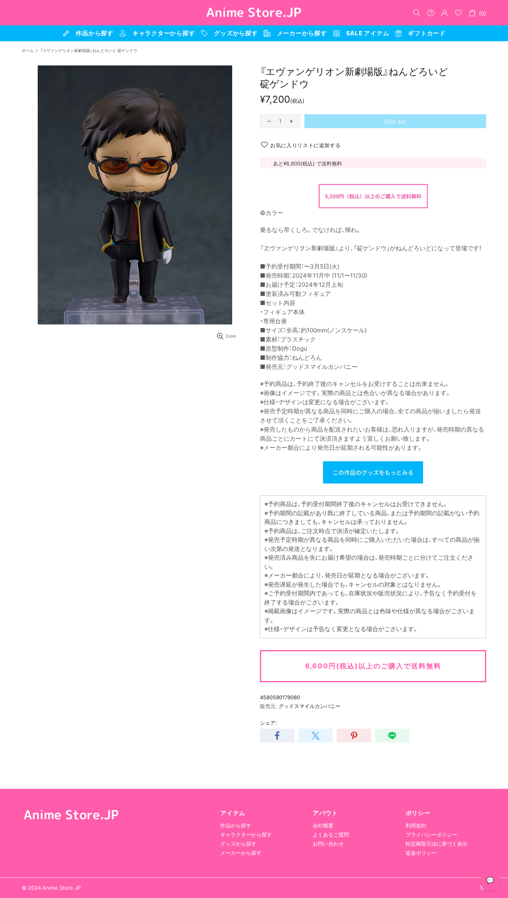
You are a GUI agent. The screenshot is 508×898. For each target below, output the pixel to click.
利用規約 (416, 825)
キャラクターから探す (246, 834)
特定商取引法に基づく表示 (437, 843)
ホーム (28, 50)
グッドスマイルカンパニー (310, 706)
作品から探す (235, 825)
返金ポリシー (421, 853)
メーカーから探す (241, 853)
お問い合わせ (328, 843)
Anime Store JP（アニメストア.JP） (254, 12)
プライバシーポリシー (431, 834)
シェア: (268, 723)
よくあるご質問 (331, 834)
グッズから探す (238, 843)
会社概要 (323, 825)
